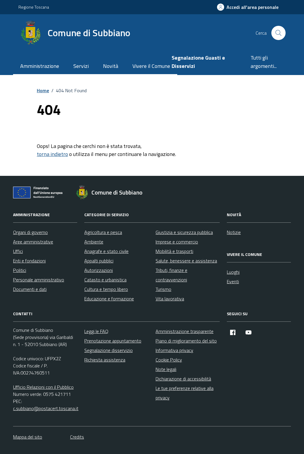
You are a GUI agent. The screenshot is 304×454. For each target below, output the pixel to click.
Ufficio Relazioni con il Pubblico (43, 387)
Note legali (166, 369)
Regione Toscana (33, 7)
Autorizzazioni (98, 270)
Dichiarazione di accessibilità (183, 378)
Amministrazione (39, 66)
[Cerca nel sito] (278, 33)
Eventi (233, 281)
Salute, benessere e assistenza (186, 260)
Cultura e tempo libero (106, 289)
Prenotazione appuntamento (112, 340)
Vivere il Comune (151, 66)
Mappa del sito (27, 436)
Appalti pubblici (98, 260)
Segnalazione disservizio (108, 350)
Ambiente (93, 241)
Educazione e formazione (109, 298)
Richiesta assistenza (104, 359)
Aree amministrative (33, 241)
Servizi (81, 66)
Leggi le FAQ (96, 331)
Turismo (163, 289)
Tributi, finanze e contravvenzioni (171, 275)
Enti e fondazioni (29, 260)
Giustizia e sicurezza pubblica (184, 232)
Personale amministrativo (38, 279)
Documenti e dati (30, 289)
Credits (77, 436)
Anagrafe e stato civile (106, 251)
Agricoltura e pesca (103, 232)
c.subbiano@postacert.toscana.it (45, 408)
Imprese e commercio (177, 241)
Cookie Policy (169, 359)
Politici (19, 270)
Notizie (234, 232)
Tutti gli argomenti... (264, 62)
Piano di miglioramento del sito (186, 340)
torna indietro (52, 154)
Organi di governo (30, 232)
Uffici (18, 251)
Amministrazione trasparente (184, 331)
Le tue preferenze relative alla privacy (184, 393)
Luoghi (233, 271)
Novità (110, 66)
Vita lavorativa (170, 298)
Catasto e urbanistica (105, 279)
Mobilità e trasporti (174, 251)
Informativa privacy (174, 350)
